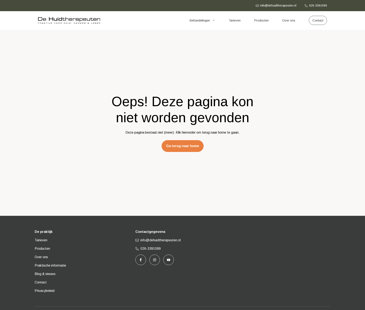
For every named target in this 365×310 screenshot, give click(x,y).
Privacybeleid (44, 291)
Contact (41, 282)
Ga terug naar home (182, 146)
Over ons (288, 20)
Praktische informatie (50, 265)
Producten (261, 20)
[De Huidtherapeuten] (69, 20)
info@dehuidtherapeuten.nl (278, 5)
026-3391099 (318, 5)
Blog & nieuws (45, 274)
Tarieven (235, 20)
